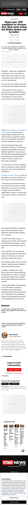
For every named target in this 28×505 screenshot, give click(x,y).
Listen (24, 9)
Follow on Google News (15, 43)
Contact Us (14, 472)
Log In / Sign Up (14, 369)
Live (3, 9)
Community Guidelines (18, 373)
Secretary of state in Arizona (10, 175)
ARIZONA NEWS (14, 19)
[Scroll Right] (25, 305)
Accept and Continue (14, 502)
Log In (20, 13)
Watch (18, 9)
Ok (26, 474)
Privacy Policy (7, 490)
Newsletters (15, 383)
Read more (17, 349)
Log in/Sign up (4, 386)
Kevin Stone (13, 335)
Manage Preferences (14, 497)
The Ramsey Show (10, 9)
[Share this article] (15, 40)
